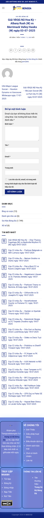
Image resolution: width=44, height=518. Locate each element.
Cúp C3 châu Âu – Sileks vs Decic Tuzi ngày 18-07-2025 (24, 338)
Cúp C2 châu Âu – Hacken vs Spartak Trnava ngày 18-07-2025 (24, 312)
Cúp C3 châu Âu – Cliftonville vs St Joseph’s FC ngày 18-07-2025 (23, 294)
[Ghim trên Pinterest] (29, 50)
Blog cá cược (7, 211)
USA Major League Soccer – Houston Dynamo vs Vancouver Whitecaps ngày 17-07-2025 (12, 92)
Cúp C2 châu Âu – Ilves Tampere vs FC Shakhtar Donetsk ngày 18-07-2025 (25, 370)
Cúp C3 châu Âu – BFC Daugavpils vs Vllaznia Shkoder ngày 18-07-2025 (24, 379)
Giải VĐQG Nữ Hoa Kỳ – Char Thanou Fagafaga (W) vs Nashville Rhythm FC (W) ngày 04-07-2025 (24, 242)
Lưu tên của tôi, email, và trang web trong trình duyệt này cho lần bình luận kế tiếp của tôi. (21, 183)
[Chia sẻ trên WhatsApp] (11, 50)
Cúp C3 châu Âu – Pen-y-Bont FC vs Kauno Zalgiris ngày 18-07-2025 (23, 267)
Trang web (9, 168)
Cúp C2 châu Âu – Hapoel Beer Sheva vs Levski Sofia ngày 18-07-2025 (24, 403)
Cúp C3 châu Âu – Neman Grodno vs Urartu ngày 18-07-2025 (24, 259)
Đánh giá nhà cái (9, 216)
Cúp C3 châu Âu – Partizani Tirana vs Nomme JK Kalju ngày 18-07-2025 (24, 286)
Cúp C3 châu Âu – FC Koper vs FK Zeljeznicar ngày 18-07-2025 (22, 354)
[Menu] (3, 8)
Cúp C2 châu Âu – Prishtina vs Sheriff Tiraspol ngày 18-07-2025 (24, 346)
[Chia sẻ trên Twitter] (20, 50)
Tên (7, 145)
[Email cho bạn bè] (24, 50)
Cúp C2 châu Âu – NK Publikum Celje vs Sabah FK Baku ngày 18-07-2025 (24, 386)
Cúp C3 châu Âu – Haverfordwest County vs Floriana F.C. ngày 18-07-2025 (23, 303)
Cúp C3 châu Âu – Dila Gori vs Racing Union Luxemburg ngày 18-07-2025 (24, 330)
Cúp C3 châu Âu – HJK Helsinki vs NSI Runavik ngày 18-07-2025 (24, 362)
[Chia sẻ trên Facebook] (15, 50)
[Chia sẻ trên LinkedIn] (33, 50)
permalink (25, 62)
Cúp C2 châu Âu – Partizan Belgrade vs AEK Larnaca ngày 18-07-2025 (25, 251)
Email (7, 157)
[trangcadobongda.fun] (22, 8)
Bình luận (9, 124)
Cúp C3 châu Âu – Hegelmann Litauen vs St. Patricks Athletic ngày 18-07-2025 (24, 276)
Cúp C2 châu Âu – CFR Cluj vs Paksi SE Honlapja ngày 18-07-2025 (25, 394)
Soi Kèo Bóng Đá (22, 16)
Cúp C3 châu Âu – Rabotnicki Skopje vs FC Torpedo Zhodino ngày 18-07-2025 (24, 321)
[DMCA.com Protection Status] (6, 503)
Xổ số (4, 225)
